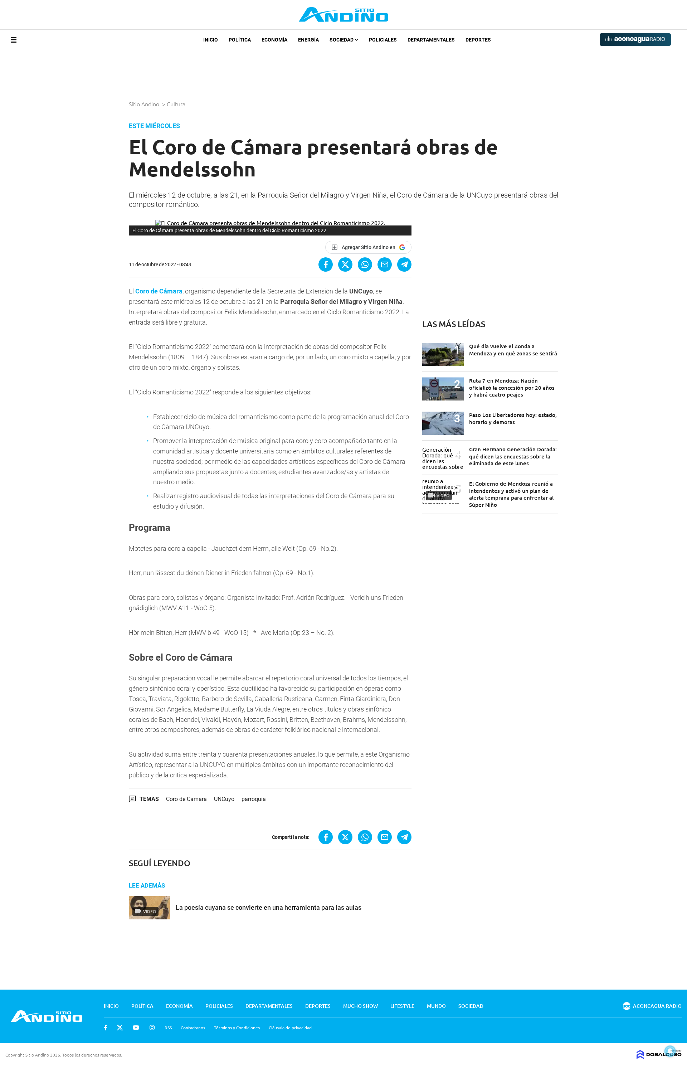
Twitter (119, 1027)
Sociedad (342, 39)
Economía (274, 40)
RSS (168, 1027)
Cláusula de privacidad (290, 1027)
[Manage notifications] (670, 1051)
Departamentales (431, 40)
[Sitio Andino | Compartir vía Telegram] (404, 264)
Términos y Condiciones (237, 1027)
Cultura (177, 103)
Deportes (478, 40)
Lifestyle (402, 1005)
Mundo (436, 1005)
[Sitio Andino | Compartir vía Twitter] (345, 264)
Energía (308, 40)
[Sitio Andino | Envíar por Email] (384, 264)
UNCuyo (224, 799)
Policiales (383, 40)
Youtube (136, 1027)
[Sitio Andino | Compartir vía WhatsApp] (365, 264)
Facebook (105, 1027)
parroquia (254, 799)
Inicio (210, 40)
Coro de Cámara (158, 291)
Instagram (152, 1027)
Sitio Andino (145, 103)
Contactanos (193, 1027)
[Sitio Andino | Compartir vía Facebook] (325, 264)
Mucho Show (360, 1005)
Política (240, 40)
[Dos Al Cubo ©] (659, 1056)
